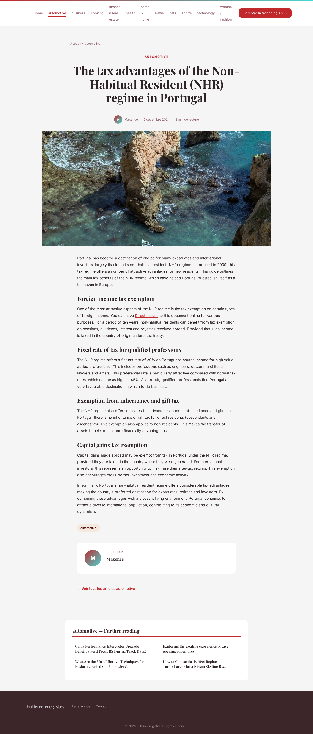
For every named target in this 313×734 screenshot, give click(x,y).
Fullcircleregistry (45, 706)
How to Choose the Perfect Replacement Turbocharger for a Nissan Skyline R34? (195, 664)
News (159, 13)
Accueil (75, 43)
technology (206, 13)
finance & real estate (114, 13)
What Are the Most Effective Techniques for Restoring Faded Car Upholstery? (109, 664)
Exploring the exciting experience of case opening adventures (195, 648)
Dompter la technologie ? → (265, 13)
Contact (102, 706)
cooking (97, 13)
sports (187, 13)
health (130, 13)
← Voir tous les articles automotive (106, 588)
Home (38, 13)
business (78, 13)
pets (172, 13)
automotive (57, 13)
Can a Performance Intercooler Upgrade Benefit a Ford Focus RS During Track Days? (110, 648)
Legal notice (81, 706)
